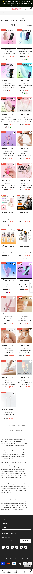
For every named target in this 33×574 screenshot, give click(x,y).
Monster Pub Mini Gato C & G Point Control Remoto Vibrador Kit (25, 186)
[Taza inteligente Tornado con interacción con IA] (24, 236)
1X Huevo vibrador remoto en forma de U (25, 86)
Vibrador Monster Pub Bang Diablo (8, 319)
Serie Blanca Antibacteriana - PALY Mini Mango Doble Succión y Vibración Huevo (25, 320)
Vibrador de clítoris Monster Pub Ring (8, 218)
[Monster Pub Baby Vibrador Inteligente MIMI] (24, 367)
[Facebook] (3, 547)
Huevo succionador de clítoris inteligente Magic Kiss (8, 53)
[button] (12, 25)
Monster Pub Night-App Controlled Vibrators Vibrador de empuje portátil (25, 351)
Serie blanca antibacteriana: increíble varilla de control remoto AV (8, 383)
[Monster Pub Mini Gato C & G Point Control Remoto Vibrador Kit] (24, 170)
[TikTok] (16, 547)
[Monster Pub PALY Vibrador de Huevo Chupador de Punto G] (8, 170)
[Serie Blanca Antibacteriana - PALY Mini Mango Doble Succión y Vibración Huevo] (24, 304)
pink (8, 225)
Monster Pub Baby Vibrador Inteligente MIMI (25, 383)
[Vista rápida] (14, 31)
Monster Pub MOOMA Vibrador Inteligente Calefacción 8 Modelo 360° (8, 286)
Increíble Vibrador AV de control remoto (8, 154)
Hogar (1, 13)
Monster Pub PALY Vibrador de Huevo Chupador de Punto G (8, 186)
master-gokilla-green (27, 59)
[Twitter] (25, 547)
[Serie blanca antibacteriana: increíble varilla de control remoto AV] (8, 367)
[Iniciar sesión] (26, 9)
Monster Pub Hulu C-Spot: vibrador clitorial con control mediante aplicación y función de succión (8, 86)
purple (7, 292)
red (9, 292)
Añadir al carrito (25, 180)
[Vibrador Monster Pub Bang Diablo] (8, 304)
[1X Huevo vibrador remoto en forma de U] (24, 70)
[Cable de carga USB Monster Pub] (8, 399)
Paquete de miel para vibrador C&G (24, 285)
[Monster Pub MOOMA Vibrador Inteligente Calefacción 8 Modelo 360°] (8, 270)
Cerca (31, 3)
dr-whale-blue (22, 59)
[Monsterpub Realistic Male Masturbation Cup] (8, 236)
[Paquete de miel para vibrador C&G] (24, 270)
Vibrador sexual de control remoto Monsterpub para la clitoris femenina (24, 120)
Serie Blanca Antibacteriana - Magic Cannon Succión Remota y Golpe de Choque (24, 154)
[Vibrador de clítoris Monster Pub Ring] (8, 202)
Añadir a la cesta (8, 47)
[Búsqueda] (6, 9)
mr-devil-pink (25, 59)
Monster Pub (8, 49)
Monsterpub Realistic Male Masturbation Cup (8, 252)
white (23, 258)
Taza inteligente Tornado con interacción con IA (24, 252)
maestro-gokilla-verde (9, 59)
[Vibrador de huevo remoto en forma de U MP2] (24, 36)
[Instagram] (7, 547)
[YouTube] (21, 547)
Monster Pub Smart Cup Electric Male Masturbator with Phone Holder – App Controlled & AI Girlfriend (24, 218)
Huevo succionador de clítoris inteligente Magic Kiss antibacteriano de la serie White (8, 351)
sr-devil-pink (7, 59)
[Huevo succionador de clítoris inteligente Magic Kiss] (8, 36)
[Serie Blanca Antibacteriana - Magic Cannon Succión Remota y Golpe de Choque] (24, 138)
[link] (9, 571)
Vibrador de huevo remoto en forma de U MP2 (25, 53)
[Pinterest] (12, 547)
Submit (25, 541)
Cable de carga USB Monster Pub (8, 415)
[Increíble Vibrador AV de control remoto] (8, 138)
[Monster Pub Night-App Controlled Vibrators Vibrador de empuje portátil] (24, 335)
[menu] (2, 9)
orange (26, 258)
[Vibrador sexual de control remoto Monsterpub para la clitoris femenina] (24, 104)
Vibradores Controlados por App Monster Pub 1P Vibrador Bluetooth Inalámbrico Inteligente (8, 120)
